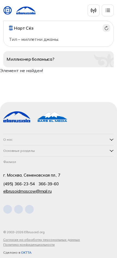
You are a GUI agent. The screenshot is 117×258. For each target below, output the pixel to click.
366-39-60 (48, 184)
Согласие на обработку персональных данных (41, 240)
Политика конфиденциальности (29, 244)
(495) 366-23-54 (19, 184)
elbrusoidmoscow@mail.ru (27, 191)
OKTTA (26, 252)
